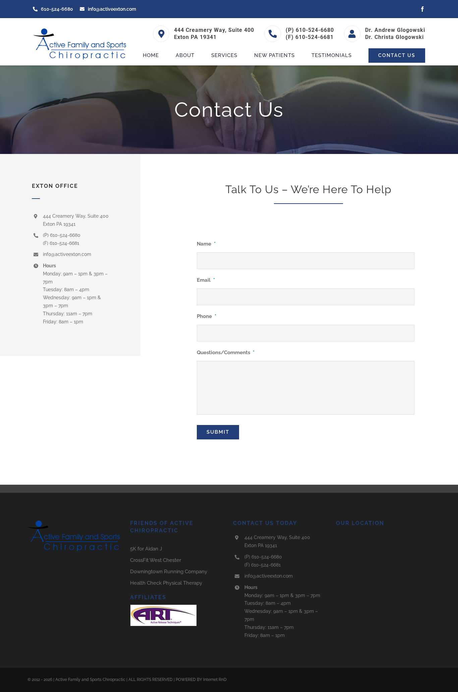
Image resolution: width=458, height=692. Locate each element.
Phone (206, 316)
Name (206, 244)
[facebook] (422, 9)
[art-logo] (163, 607)
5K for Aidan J (146, 549)
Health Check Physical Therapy (166, 583)
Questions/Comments (225, 353)
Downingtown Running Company (168, 572)
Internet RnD (215, 679)
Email (206, 280)
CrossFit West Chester (155, 560)
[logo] (80, 30)
